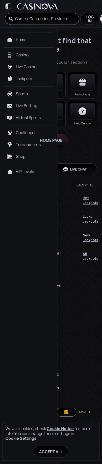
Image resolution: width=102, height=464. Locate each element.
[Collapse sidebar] (8, 6)
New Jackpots (90, 237)
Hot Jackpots (90, 200)
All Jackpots (90, 256)
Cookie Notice (60, 428)
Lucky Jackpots (90, 219)
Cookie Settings (20, 438)
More (82, 412)
